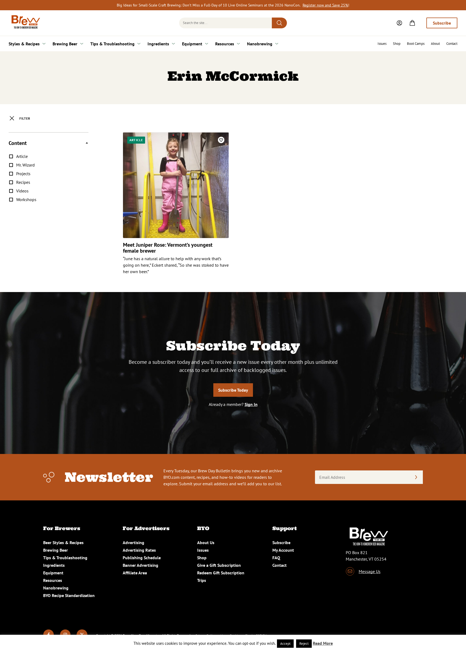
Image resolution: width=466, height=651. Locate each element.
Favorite (221, 140)
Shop (396, 43)
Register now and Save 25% (325, 5)
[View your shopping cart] (412, 23)
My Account (283, 550)
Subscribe (442, 23)
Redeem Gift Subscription (220, 572)
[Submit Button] (279, 23)
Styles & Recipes (24, 43)
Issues (382, 43)
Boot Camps (415, 43)
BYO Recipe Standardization (69, 595)
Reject (304, 643)
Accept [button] (285, 643)
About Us (205, 542)
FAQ (276, 557)
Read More (323, 643)
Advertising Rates (139, 550)
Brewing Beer (65, 43)
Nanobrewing (259, 43)
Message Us (370, 571)
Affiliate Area (135, 572)
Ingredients (158, 43)
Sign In (251, 404)
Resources (224, 43)
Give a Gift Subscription (219, 565)
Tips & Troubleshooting (112, 43)
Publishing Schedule (142, 557)
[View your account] (399, 23)
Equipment (192, 43)
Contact (451, 43)
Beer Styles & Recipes (63, 542)
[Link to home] (25, 23)
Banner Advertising (140, 565)
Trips (201, 580)
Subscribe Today (233, 390)
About (435, 43)
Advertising (133, 542)
